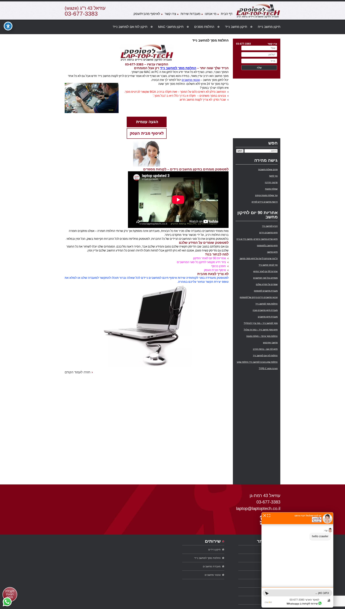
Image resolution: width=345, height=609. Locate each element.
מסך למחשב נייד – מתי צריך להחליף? (261, 323)
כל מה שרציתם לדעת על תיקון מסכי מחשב (259, 258)
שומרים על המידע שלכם (267, 284)
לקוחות (273, 583)
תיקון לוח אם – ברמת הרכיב (265, 349)
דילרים (273, 600)
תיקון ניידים (214, 549)
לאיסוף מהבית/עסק (147, 14)
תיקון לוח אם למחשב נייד (130, 27)
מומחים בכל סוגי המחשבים (265, 278)
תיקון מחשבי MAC (170, 27)
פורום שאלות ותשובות (268, 169)
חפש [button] (240, 151)
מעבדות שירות (190, 14)
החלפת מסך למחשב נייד (178, 68)
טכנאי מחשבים (191, 79)
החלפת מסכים (204, 27)
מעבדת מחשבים (212, 566)
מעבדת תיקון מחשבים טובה (265, 310)
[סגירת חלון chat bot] (264, 515)
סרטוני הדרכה (271, 182)
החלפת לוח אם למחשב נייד (265, 355)
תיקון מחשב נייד (236, 27)
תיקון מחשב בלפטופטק (267, 245)
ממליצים (272, 591)
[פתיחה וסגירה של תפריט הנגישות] (8, 26)
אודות (273, 566)
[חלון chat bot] (297, 560)
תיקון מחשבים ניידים (268, 232)
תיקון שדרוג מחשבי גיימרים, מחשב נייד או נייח (257, 239)
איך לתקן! (273, 176)
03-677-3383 (81, 13)
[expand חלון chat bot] (269, 515)
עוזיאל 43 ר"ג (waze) (85, 8)
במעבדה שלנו (269, 574)
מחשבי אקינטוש (270, 342)
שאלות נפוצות (271, 189)
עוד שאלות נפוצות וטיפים (266, 195)
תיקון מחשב (272, 252)
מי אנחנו (210, 14)
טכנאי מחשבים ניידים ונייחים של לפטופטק (259, 297)
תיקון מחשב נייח (269, 27)
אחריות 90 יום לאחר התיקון (265, 271)
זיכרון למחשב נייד (270, 226)
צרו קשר (170, 14)
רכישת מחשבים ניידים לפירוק (265, 202)
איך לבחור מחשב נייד (268, 265)
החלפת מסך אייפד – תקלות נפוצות (262, 336)
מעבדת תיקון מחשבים (268, 316)
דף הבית (226, 14)
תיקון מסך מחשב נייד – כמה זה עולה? (261, 329)
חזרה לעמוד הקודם (77, 372)
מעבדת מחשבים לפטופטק (266, 291)
